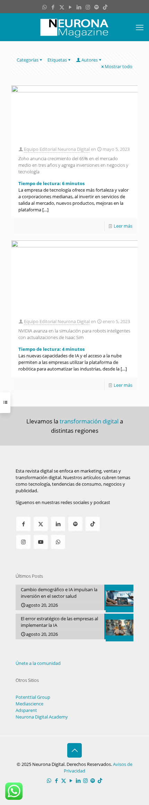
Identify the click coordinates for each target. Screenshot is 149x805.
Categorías (27, 60)
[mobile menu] (140, 27)
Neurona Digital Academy (42, 717)
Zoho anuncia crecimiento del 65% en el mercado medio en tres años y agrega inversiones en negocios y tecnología (73, 165)
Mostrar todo (118, 66)
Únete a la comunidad (38, 663)
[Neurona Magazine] (74, 27)
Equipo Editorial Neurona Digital (57, 149)
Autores (89, 60)
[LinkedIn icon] (79, 6)
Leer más (123, 226)
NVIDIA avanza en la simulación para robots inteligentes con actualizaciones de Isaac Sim (74, 334)
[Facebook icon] (53, 6)
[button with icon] (23, 524)
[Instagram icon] (87, 6)
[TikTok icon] (105, 6)
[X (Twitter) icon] (61, 6)
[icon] (96, 6)
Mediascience (29, 704)
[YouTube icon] (70, 6)
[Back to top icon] (74, 750)
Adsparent (26, 710)
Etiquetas (57, 60)
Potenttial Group (33, 697)
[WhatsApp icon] (44, 6)
